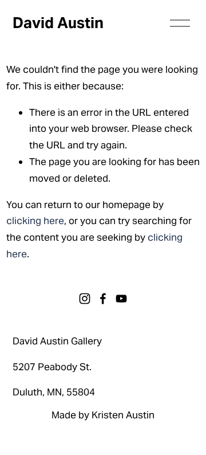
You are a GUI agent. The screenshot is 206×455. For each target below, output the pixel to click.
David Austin (58, 23)
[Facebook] (103, 298)
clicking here (35, 220)
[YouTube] (121, 298)
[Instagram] (84, 298)
